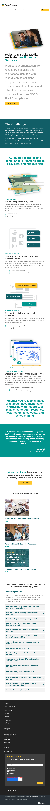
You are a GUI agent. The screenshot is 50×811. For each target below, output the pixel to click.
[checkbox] (25, 772)
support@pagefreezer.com (9, 729)
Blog (6, 722)
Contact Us (7, 725)
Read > (7, 521)
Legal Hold (7, 705)
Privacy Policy (25, 796)
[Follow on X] (8, 791)
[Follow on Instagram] (16, 791)
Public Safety (7, 715)
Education (7, 713)
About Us (7, 723)
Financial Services (8, 710)
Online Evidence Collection (10, 706)
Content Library (8, 720)
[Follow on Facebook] (6, 791)
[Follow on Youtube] (13, 791)
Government (7, 712)
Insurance (7, 716)
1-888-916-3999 (7, 728)
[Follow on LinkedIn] (11, 791)
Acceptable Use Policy (34, 796)
